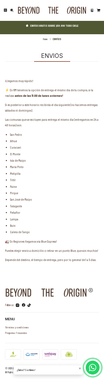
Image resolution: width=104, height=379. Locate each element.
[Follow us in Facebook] (24, 305)
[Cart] (99, 10)
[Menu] (5, 10)
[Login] (92, 10)
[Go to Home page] (52, 10)
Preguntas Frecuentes (16, 332)
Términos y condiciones (17, 327)
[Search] (12, 10)
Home (45, 39)
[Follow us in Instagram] (18, 305)
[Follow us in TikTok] (29, 305)
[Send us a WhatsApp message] (93, 368)
